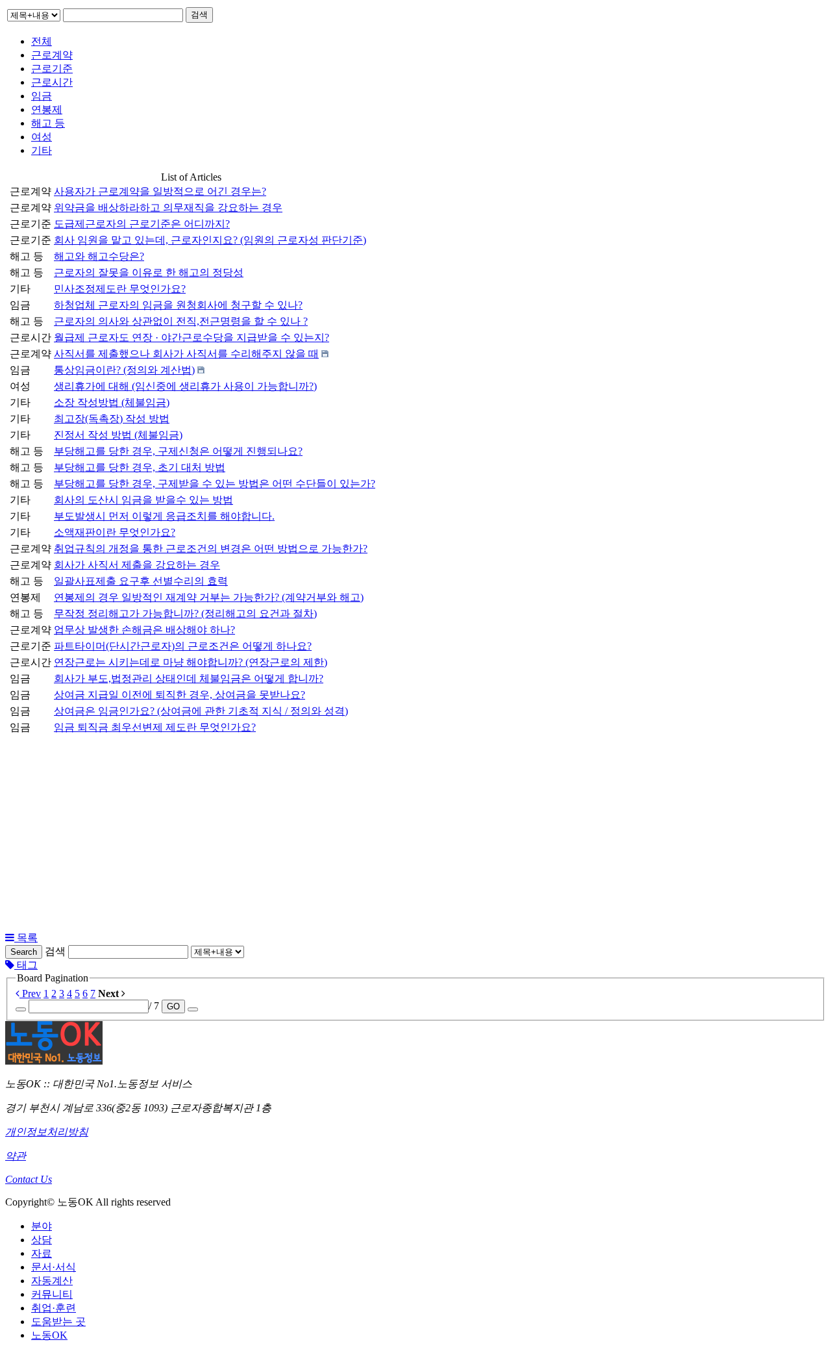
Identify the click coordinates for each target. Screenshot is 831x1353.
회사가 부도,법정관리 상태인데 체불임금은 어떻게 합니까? (188, 678)
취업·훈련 (53, 1307)
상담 (41, 1239)
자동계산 (52, 1280)
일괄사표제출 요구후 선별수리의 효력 (141, 581)
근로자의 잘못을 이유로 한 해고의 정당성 (148, 272)
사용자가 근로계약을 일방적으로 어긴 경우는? (160, 191)
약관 (15, 1155)
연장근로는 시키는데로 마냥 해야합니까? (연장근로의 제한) (190, 662)
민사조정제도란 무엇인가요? (120, 288)
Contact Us (28, 1179)
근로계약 (52, 54)
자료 (41, 1253)
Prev (30, 993)
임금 (41, 95)
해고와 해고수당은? (99, 256)
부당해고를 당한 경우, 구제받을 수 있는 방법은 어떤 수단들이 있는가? (214, 483)
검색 (199, 14)
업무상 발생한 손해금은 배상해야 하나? (144, 629)
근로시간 (52, 82)
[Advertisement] (415, 834)
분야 (41, 1226)
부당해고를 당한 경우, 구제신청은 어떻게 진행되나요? (178, 451)
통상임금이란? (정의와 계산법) (124, 369)
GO (173, 1006)
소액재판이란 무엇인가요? (114, 532)
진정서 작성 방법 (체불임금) (118, 434)
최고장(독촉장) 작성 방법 (111, 418)
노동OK (49, 1335)
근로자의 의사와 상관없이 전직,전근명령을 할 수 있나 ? (181, 321)
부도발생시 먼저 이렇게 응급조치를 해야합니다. (164, 516)
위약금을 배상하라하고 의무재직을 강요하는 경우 (168, 207)
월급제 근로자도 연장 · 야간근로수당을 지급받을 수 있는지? (191, 337)
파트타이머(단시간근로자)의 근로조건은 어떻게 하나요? (183, 645)
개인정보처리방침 (46, 1131)
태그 (26, 964)
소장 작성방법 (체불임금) (111, 402)
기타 (41, 150)
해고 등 (48, 123)
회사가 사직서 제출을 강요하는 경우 (137, 564)
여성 (41, 136)
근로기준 (52, 68)
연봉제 (46, 109)
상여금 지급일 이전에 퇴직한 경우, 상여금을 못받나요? (179, 694)
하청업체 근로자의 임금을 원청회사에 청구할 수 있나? (178, 304)
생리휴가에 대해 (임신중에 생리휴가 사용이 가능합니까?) (185, 386)
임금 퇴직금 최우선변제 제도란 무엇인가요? (155, 727)
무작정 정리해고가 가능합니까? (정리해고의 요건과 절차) (185, 613)
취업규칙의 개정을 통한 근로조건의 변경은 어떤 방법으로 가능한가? (210, 548)
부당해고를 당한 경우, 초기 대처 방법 (139, 467)
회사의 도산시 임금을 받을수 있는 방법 (143, 499)
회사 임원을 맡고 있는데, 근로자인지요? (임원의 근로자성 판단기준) (210, 240)
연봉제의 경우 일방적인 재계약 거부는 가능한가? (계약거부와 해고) (209, 597)
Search (23, 952)
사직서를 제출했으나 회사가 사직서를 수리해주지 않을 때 (186, 353)
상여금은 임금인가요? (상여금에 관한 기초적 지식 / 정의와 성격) (201, 710)
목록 (26, 937)
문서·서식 (53, 1266)
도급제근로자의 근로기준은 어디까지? (142, 223)
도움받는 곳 (58, 1321)
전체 (41, 41)
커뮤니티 (52, 1294)
